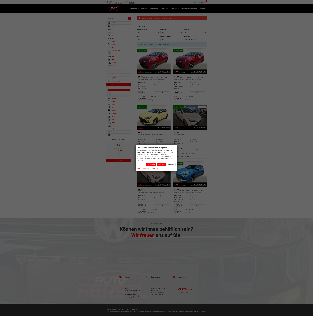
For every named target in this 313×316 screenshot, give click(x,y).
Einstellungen (171, 164)
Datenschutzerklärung (143, 168)
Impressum (155, 168)
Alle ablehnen (161, 164)
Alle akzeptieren (151, 164)
